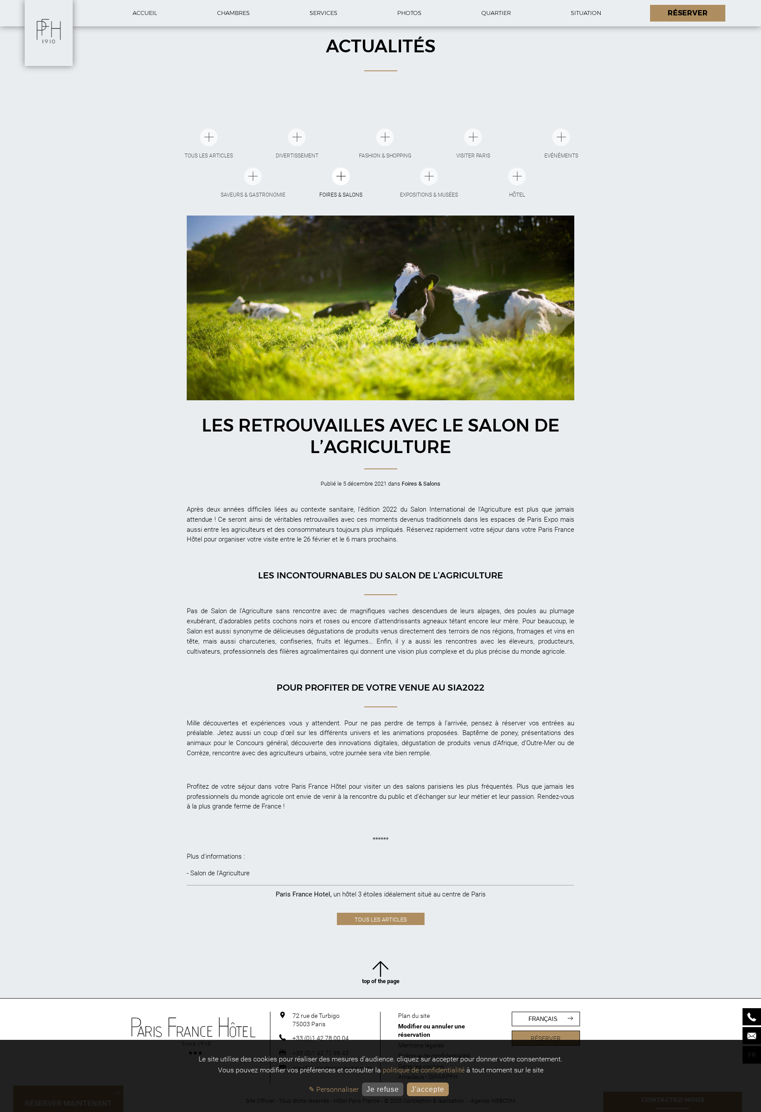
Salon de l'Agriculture (220, 873)
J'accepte (427, 1089)
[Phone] (752, 1016)
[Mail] (752, 1035)
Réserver (546, 1038)
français (543, 1019)
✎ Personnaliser (333, 1089)
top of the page (380, 981)
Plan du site (414, 1015)
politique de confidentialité (424, 1070)
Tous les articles (381, 919)
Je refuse (382, 1089)
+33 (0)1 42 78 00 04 (320, 1038)
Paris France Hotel (303, 894)
